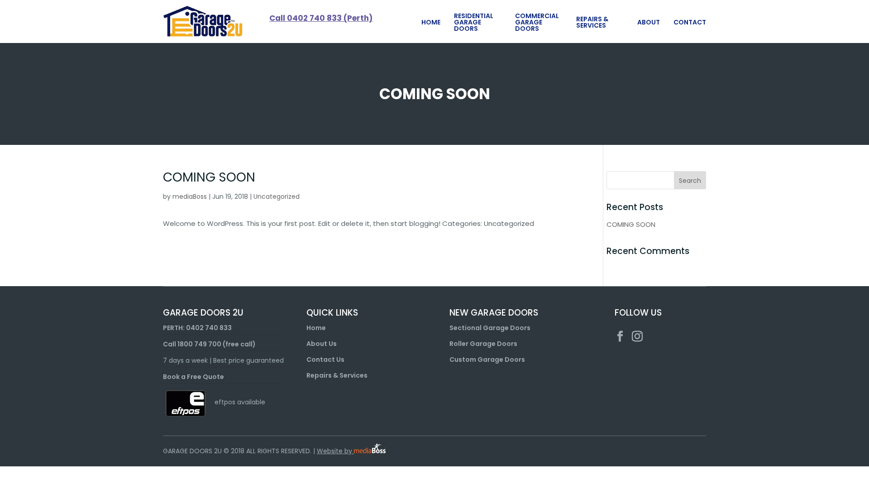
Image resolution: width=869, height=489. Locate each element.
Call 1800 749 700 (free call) (209, 344)
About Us (321, 343)
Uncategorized (276, 196)
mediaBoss (189, 196)
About (648, 22)
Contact (689, 22)
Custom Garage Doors (487, 359)
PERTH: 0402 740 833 (197, 327)
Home (430, 22)
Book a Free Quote (193, 376)
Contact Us (325, 359)
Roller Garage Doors (483, 343)
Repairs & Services (592, 22)
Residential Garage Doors (473, 22)
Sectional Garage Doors (489, 327)
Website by (335, 450)
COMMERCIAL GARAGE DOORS (537, 22)
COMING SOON (209, 177)
